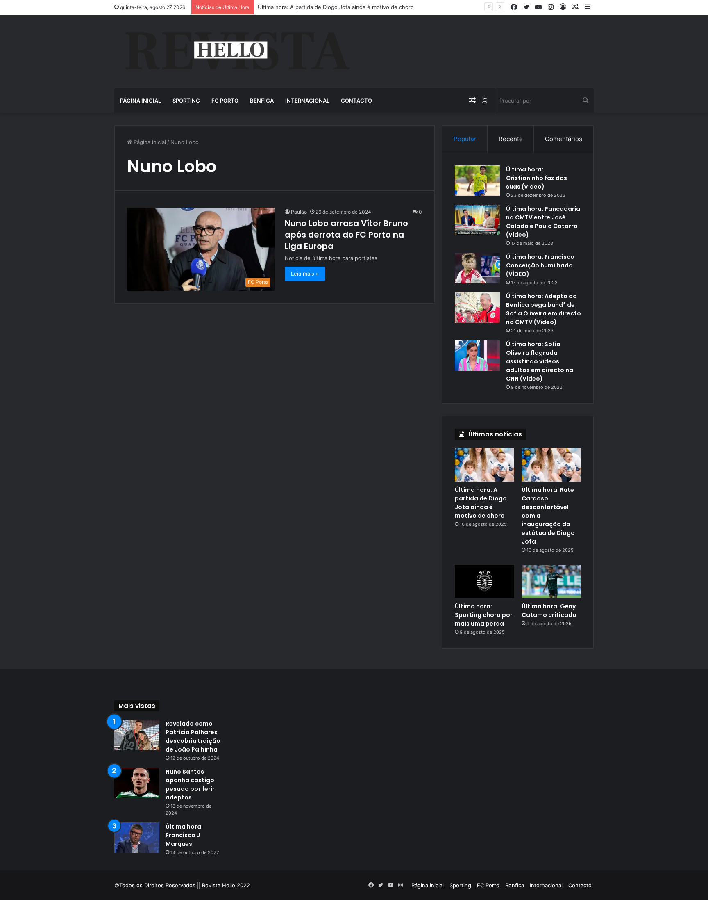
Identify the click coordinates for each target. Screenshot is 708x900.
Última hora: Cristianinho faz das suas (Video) (536, 178)
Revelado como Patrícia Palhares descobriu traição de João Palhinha (193, 737)
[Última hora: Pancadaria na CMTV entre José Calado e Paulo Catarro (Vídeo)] (477, 220)
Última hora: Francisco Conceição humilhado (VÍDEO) (540, 265)
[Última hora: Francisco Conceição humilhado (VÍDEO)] (477, 268)
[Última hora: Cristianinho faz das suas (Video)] (477, 180)
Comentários (563, 139)
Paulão (299, 212)
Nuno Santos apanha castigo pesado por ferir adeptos (190, 785)
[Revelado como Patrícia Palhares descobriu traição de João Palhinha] (136, 735)
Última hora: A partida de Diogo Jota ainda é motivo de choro (481, 503)
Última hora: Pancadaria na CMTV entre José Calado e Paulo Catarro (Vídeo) (543, 222)
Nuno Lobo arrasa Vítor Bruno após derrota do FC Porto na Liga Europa (346, 234)
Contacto (356, 100)
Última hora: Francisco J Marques (184, 835)
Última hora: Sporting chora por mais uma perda (484, 615)
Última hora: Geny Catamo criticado (549, 610)
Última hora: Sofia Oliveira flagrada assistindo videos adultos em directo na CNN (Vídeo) (539, 361)
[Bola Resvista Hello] (237, 52)
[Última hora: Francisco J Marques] (136, 837)
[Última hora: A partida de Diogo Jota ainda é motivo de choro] (484, 465)
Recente (511, 139)
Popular (465, 139)
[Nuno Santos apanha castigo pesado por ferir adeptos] (136, 783)
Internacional (307, 100)
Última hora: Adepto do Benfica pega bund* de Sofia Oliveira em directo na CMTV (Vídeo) (543, 309)
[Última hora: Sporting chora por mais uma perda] (484, 581)
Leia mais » (305, 273)
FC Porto (224, 100)
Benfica (262, 100)
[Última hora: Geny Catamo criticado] (551, 581)
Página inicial (140, 100)
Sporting (186, 100)
